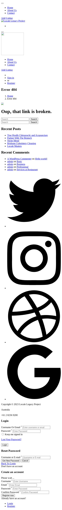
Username (6, 481)
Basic (19, 161)
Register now (8, 495)
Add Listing (7, 18)
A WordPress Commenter (19, 158)
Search (34, 119)
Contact (11, 13)
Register (11, 83)
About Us (12, 10)
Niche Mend (13, 140)
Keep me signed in (13, 434)
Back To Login (8, 463)
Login (10, 503)
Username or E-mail (10, 457)
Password (5, 431)
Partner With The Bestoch (19, 138)
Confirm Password (10, 492)
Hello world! (41, 158)
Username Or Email (10, 427)
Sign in (10, 77)
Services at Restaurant (27, 169)
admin (10, 161)
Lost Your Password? (11, 439)
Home (10, 7)
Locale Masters (14, 146)
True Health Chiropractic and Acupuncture (27, 135)
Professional (22, 167)
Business (21, 164)
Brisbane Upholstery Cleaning (21, 143)
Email (4, 485)
